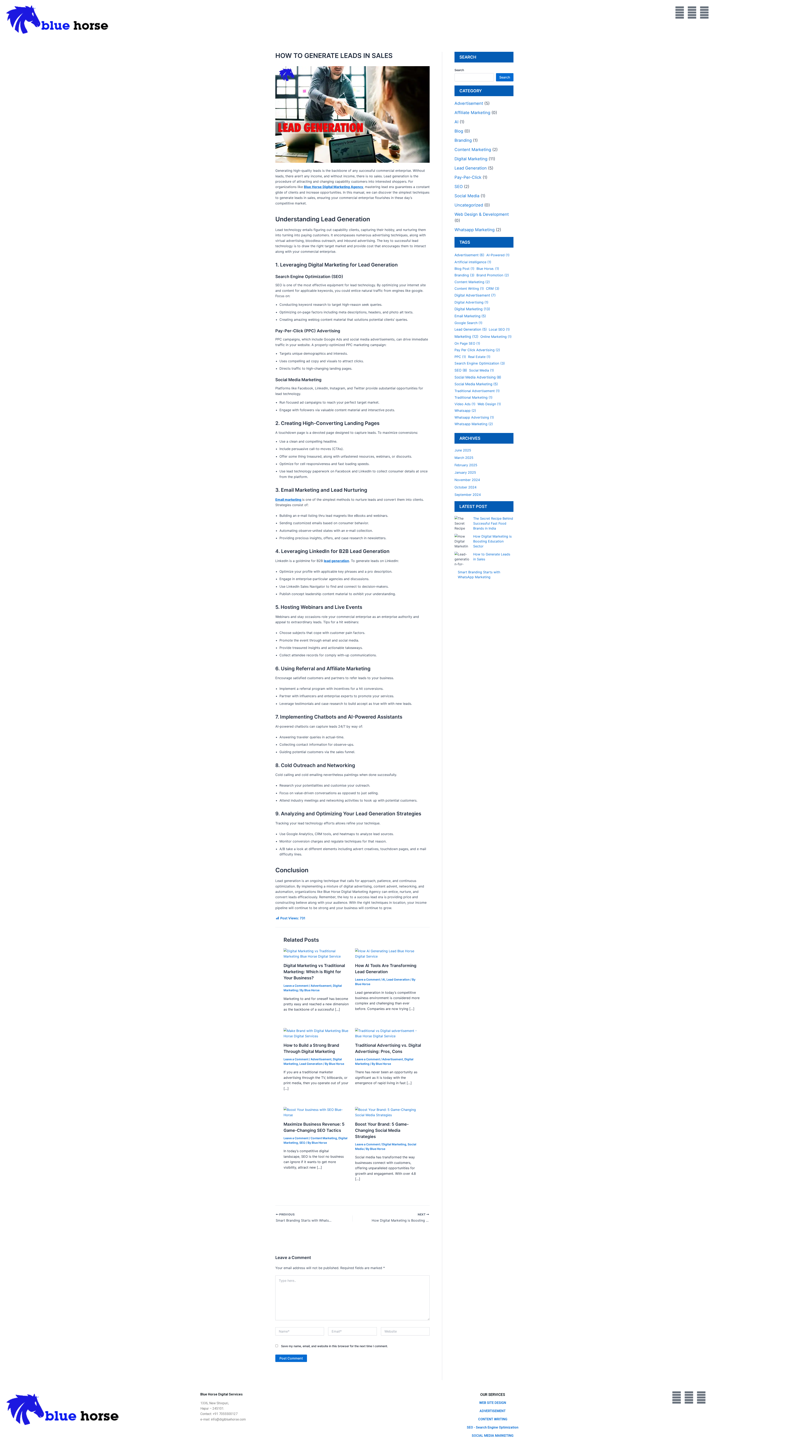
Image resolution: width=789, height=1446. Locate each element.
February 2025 (465, 465)
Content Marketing (324, 1138)
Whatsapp (465, 411)
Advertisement (321, 985)
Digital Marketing (394, 1144)
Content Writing (469, 288)
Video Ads (464, 404)
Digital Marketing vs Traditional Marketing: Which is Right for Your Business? (314, 971)
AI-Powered (498, 255)
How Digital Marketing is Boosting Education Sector (492, 541)
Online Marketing (496, 337)
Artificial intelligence (472, 262)
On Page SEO (467, 343)
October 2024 (465, 487)
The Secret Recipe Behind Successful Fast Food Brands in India (493, 523)
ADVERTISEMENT (493, 1411)
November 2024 (467, 480)
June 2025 (462, 450)
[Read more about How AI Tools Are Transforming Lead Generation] (388, 953)
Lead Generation (398, 979)
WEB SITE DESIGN (492, 1403)
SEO (302, 1142)
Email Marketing (470, 316)
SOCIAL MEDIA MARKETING (492, 1436)
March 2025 (463, 458)
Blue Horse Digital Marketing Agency (333, 187)
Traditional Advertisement (477, 391)
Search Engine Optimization (479, 363)
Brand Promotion (492, 275)
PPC (460, 357)
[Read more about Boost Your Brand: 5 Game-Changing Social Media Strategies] (388, 1112)
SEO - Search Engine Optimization (492, 1427)
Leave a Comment (296, 985)
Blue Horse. (487, 269)
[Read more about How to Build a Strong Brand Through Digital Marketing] (317, 1033)
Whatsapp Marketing (474, 229)
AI (383, 979)
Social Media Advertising (477, 377)
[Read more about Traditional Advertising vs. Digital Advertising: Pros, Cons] (388, 1033)
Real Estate (479, 357)
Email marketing (288, 499)
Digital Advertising (471, 302)
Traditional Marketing (473, 397)
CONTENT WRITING (492, 1419)
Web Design (489, 404)
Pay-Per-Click (467, 177)
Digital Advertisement (475, 295)
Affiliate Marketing (472, 112)
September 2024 (467, 495)
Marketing (466, 336)
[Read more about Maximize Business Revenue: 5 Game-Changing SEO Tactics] (317, 1112)
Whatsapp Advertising (474, 417)
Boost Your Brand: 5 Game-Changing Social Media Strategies (382, 1130)
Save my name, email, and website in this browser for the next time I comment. (334, 1346)
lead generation (336, 561)
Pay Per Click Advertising (477, 350)
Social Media (466, 195)
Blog (458, 131)
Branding (463, 140)
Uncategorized (468, 205)
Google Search (468, 323)
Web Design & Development (481, 214)
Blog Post (464, 269)
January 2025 (465, 472)
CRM (492, 288)
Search (459, 70)
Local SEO (499, 329)
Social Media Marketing (476, 384)
